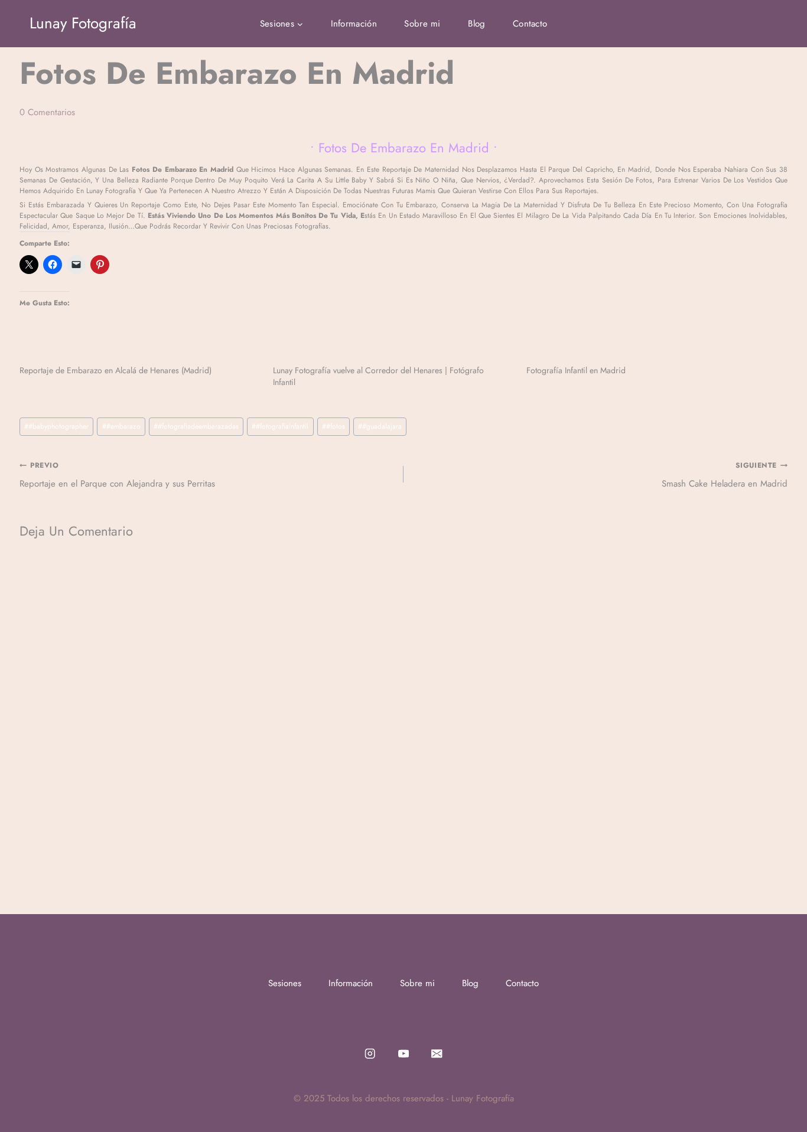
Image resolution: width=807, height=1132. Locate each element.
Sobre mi (422, 23)
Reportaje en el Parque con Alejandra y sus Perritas (117, 475)
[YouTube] (404, 1054)
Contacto (530, 23)
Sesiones (284, 983)
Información (354, 23)
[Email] (437, 1054)
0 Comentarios (47, 112)
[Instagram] (370, 1054)
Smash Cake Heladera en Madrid (725, 475)
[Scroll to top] (779, 1098)
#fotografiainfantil (280, 426)
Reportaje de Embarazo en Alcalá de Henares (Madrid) (115, 370)
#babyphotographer (56, 426)
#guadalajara (380, 426)
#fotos (333, 426)
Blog (476, 23)
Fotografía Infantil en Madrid (576, 370)
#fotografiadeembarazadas (196, 426)
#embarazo (121, 426)
